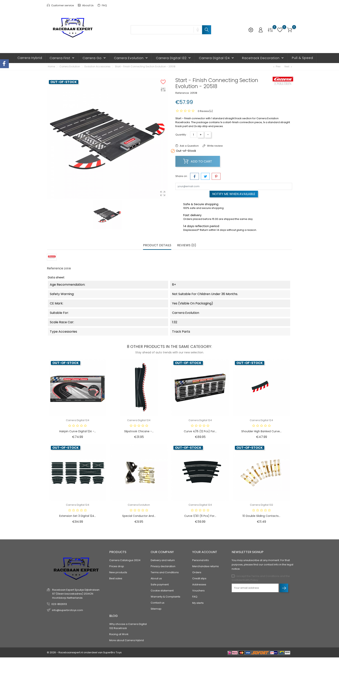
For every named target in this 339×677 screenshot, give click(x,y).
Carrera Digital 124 (217, 58)
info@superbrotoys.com (67, 610)
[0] (270, 30)
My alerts (198, 603)
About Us (88, 5)
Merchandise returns (205, 566)
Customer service (62, 5)
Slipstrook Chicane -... (139, 431)
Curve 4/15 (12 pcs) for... (200, 431)
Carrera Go (95, 58)
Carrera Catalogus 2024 (124, 560)
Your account (204, 552)
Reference (55, 268)
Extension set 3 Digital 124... (77, 516)
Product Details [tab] (157, 245)
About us (156, 578)
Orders (196, 572)
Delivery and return (163, 560)
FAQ (104, 5)
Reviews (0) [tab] (186, 245)
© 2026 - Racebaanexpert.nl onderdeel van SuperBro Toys (84, 652)
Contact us (157, 603)
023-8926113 (59, 604)
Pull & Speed (302, 58)
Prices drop (116, 566)
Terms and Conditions (165, 572)
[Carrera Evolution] (283, 81)
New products (118, 572)
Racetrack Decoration (263, 58)
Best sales (115, 578)
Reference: (182, 93)
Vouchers (198, 590)
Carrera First (62, 58)
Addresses (199, 584)
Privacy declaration (163, 566)
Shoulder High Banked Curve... (261, 431)
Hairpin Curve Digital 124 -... (77, 431)
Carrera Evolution (131, 58)
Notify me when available (233, 194)
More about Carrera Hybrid (126, 640)
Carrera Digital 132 (173, 58)
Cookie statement (162, 590)
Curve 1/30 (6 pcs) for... (200, 516)
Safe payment (160, 584)
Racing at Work (118, 634)
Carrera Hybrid (29, 58)
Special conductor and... (139, 516)
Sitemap (156, 609)
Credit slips (199, 578)
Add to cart (201, 161)
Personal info (200, 560)
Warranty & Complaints (165, 596)
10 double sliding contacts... (261, 516)
